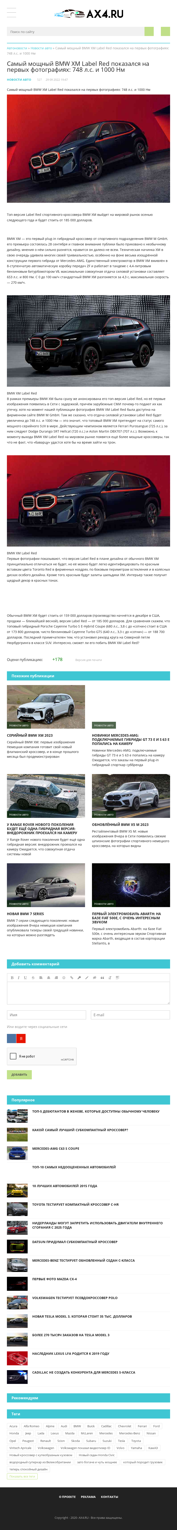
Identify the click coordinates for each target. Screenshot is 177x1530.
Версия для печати (88, 660)
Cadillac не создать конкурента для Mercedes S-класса (83, 1372)
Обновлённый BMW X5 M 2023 (120, 824)
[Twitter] (84, 1507)
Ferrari (142, 1426)
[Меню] (11, 12)
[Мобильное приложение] (62, 1507)
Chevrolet (124, 1426)
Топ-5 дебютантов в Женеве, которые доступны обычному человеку (95, 1111)
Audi (64, 1426)
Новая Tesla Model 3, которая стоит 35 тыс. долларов (82, 1316)
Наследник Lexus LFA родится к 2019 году (70, 1353)
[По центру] (49, 978)
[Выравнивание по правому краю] (56, 978)
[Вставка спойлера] (117, 978)
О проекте (67, 1497)
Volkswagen (46, 1448)
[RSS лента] (115, 1507)
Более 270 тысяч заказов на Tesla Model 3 (70, 1335)
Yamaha (136, 1448)
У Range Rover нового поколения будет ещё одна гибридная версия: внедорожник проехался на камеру (42, 828)
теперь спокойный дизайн (28, 1469)
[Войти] (165, 31)
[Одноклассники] (92, 1507)
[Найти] (149, 31)
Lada (41, 1433)
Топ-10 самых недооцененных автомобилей (74, 1167)
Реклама (88, 1497)
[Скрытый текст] (95, 978)
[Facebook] (69, 1507)
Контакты (109, 1497)
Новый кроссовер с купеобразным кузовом (40, 1455)
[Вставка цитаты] (102, 978)
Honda (14, 1433)
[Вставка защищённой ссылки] (79, 978)
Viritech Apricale (20, 1448)
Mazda (69, 1433)
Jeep (28, 1433)
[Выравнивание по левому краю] (41, 978)
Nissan (151, 1433)
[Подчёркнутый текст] (26, 978)
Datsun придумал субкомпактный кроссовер (75, 1242)
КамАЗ (153, 1448)
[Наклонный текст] (18, 978)
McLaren (87, 1433)
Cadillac (106, 1426)
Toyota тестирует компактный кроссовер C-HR (75, 1204)
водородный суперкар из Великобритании (40, 1462)
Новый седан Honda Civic (97, 1455)
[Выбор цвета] (87, 978)
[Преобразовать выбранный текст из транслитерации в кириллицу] (110, 978)
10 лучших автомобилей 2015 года (64, 1186)
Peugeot (28, 1441)
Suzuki (107, 1441)
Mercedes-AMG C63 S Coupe (55, 1148)
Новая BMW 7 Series (25, 913)
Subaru (91, 1441)
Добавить (19, 1075)
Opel (12, 1441)
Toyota (136, 1441)
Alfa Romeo (31, 1426)
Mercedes (106, 1433)
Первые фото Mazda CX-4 (54, 1279)
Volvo (120, 1448)
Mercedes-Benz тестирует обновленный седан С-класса (83, 1260)
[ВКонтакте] (11, 1038)
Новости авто (19, 80)
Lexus (55, 1433)
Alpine (50, 1426)
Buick (91, 1426)
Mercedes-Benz (129, 1433)
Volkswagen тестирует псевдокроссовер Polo (75, 1298)
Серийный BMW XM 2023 (30, 735)
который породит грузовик (143, 1462)
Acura (13, 1426)
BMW (77, 1426)
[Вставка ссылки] (72, 978)
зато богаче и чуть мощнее (97, 1462)
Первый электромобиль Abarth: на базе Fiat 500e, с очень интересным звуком (126, 917)
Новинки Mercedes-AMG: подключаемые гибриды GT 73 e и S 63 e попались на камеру (130, 739)
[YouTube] (107, 1507)
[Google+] (100, 1507)
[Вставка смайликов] (64, 978)
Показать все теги (22, 1476)
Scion (61, 1441)
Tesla (121, 1441)
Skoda (75, 1441)
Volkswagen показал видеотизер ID (85, 1448)
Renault (45, 1441)
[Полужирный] (12, 978)
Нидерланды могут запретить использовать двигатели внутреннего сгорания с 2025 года (97, 1225)
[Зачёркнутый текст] (33, 978)
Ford (156, 1426)
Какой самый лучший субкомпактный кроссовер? (80, 1130)
